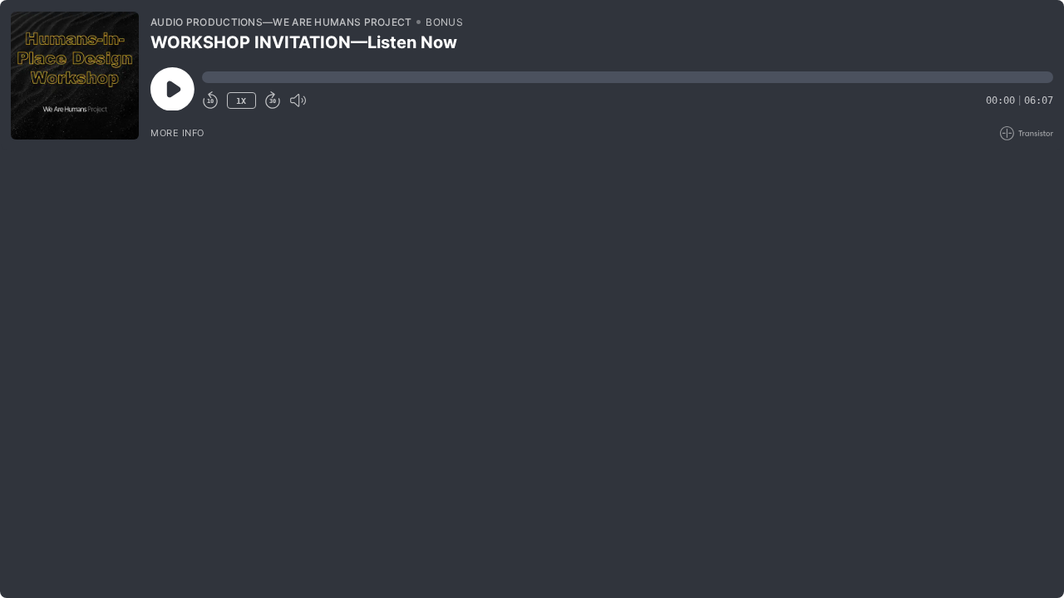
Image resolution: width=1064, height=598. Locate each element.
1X (241, 100)
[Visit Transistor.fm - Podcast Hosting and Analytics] (1026, 133)
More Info (177, 133)
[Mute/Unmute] (297, 100)
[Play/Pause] (75, 75)
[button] (627, 77)
